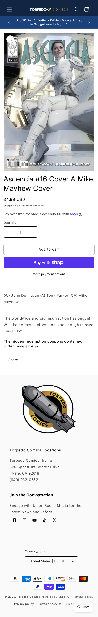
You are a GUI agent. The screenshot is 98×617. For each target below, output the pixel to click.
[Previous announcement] (9, 22)
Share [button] (13, 360)
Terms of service (50, 604)
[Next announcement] (89, 22)
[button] (9, 9)
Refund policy (83, 596)
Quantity (10, 223)
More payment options (49, 274)
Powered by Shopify (55, 596)
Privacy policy (24, 604)
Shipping (9, 205)
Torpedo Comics (28, 596)
